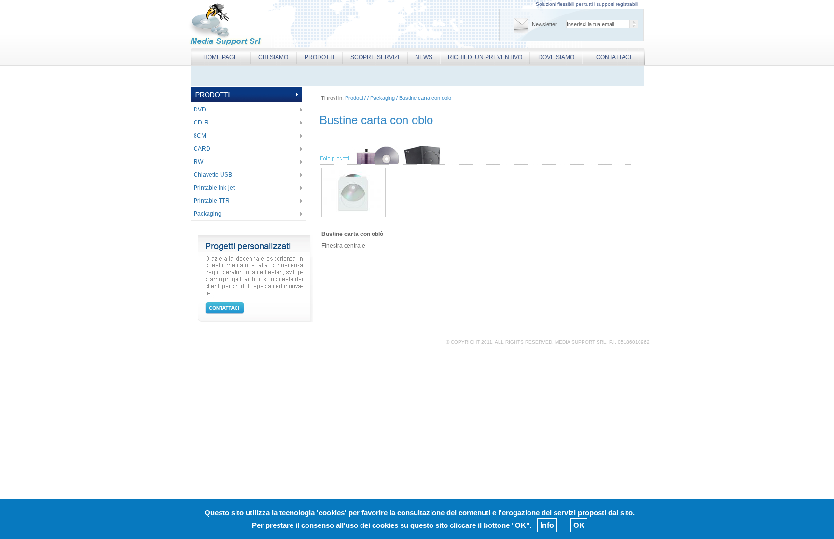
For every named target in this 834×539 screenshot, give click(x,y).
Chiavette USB (213, 174)
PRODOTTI (319, 57)
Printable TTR (212, 200)
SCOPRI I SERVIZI (374, 57)
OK (578, 525)
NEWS (423, 57)
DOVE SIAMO (556, 57)
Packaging (208, 213)
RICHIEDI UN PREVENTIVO (485, 57)
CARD (202, 148)
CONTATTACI (613, 57)
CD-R (201, 122)
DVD (200, 109)
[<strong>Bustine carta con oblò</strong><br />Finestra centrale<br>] (353, 214)
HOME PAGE (220, 57)
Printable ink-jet (214, 187)
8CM (200, 135)
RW (198, 161)
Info (547, 525)
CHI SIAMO (273, 57)
